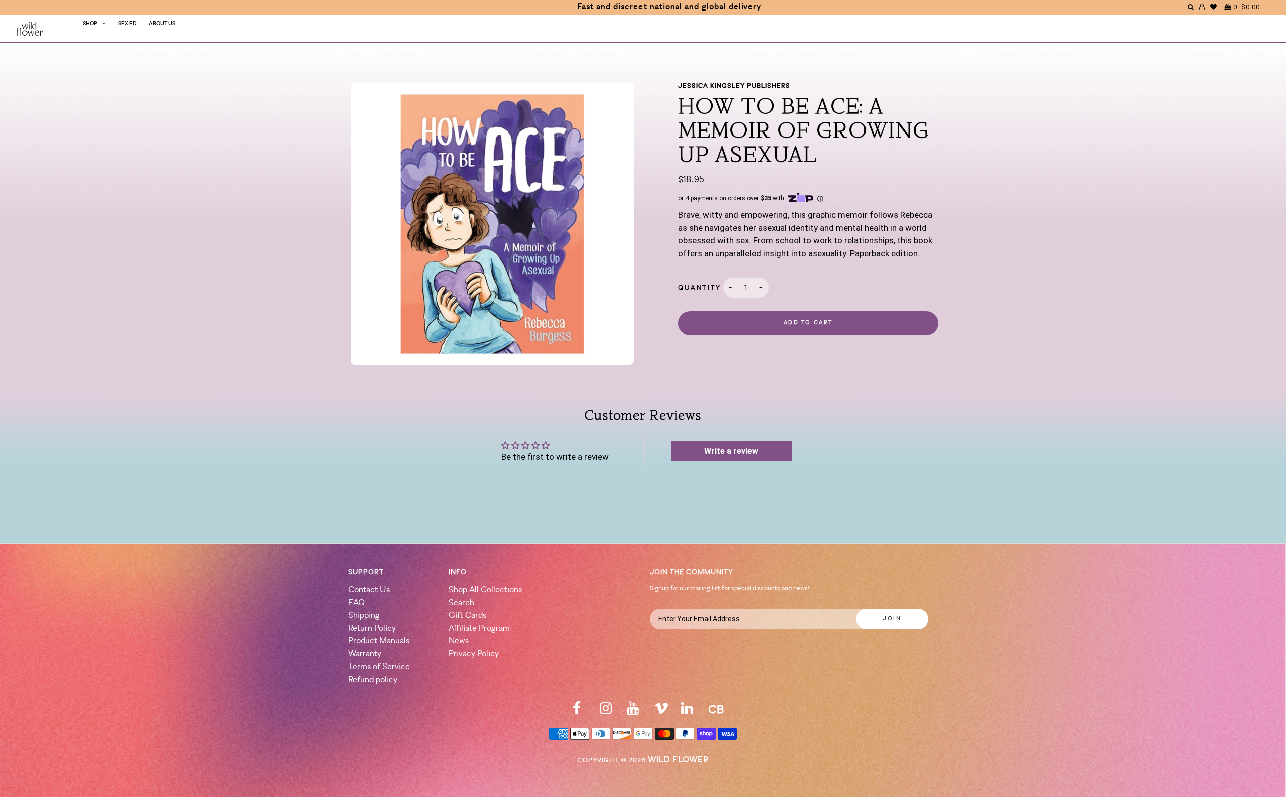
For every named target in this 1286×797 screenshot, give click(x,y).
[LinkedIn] (687, 711)
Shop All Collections (485, 590)
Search (461, 603)
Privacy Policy (474, 654)
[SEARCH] (1191, 7)
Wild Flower (678, 760)
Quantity (699, 288)
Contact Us (369, 590)
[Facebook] (577, 711)
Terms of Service (379, 666)
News (459, 641)
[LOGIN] (1202, 7)
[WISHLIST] (1213, 7)
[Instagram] (606, 711)
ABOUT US (162, 24)
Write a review (731, 451)
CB (716, 710)
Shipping (364, 615)
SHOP (90, 24)
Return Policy (372, 628)
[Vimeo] (661, 711)
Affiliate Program (479, 628)
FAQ (356, 603)
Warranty (364, 654)
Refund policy (372, 680)
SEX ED (127, 24)
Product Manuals (378, 641)
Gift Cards (467, 615)
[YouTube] (633, 711)
